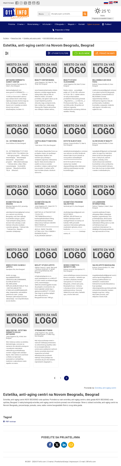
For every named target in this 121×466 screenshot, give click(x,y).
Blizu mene (84, 53)
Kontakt (82, 24)
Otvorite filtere (59, 53)
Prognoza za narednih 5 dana (102, 18)
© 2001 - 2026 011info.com (35, 462)
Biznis (41, 14)
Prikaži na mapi (107, 53)
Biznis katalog (33, 24)
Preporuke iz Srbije (62, 30)
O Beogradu (59, 24)
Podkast (107, 24)
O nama (20, 24)
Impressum (74, 462)
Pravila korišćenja (61, 462)
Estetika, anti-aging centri (105, 388)
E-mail (82, 462)
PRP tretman (10, 422)
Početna (11, 24)
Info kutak (47, 24)
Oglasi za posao (93, 24)
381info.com (91, 462)
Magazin (71, 24)
